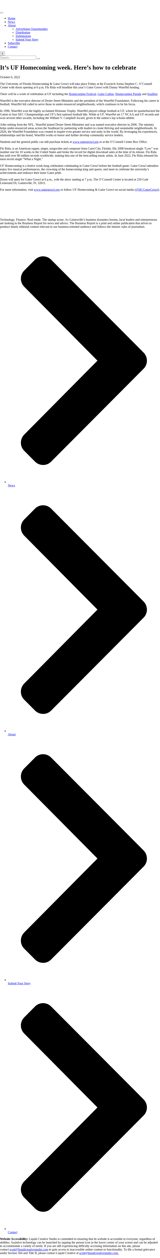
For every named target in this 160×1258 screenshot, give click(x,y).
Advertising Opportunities (32, 29)
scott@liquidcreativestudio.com (29, 1249)
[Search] (38, 58)
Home (11, 18)
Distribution (23, 32)
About (12, 25)
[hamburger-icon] (1, 12)
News (11, 22)
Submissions (23, 36)
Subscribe (14, 43)
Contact (12, 46)
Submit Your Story (27, 39)
